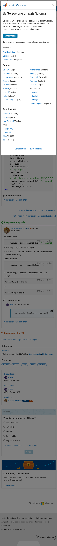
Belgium (6, 70)
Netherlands (35, 70)
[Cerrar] (53, 5)
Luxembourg (8, 100)
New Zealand (8, 121)
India (5, 117)
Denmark (6, 73)
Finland (6, 85)
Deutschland (8, 77)
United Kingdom (36, 103)
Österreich (34, 77)
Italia (5, 96)
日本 (5, 136)
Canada (6, 56)
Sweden (33, 85)
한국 (5, 140)
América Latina (9, 52)
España (6, 81)
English (35, 96)
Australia (6, 114)
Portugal (33, 81)
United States (8, 60)
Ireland (6, 92)
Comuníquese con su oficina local (28, 149)
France (6, 88)
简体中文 (9, 129)
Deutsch (35, 92)
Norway (33, 73)
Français (35, 100)
